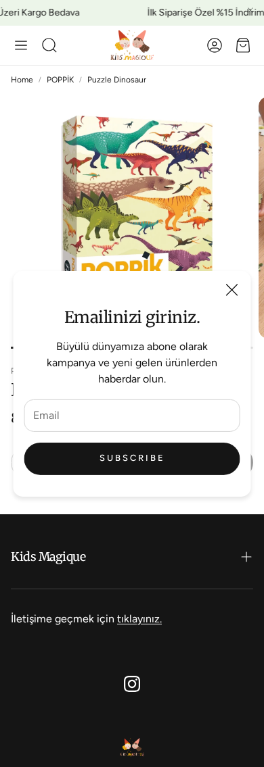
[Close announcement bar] (250, 10)
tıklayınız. (139, 618)
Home (22, 79)
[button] (21, 45)
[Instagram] (132, 684)
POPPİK (60, 79)
